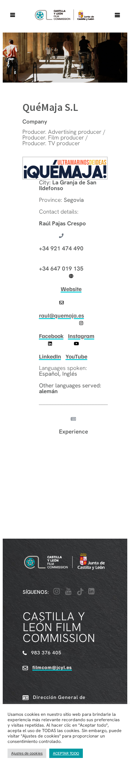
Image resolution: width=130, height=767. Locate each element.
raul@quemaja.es (61, 315)
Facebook (51, 335)
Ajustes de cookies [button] (27, 753)
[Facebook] (51, 323)
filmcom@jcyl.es (52, 667)
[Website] (71, 276)
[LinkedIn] (50, 343)
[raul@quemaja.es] (61, 302)
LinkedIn (50, 356)
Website (71, 288)
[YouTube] (76, 343)
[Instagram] (81, 323)
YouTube (76, 356)
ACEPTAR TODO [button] (66, 753)
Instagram (81, 335)
